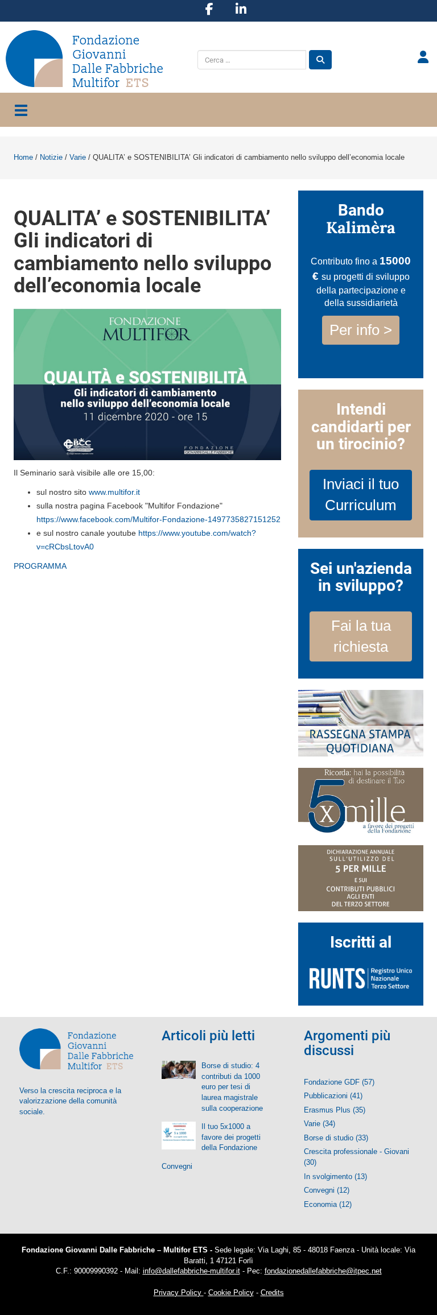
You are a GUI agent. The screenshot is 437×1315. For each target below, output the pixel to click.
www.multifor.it (114, 492)
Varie (77, 157)
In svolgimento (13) (335, 1176)
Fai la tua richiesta (361, 636)
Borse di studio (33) (336, 1138)
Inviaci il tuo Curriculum (361, 494)
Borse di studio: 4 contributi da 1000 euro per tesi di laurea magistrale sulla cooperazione (232, 1086)
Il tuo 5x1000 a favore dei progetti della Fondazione (231, 1137)
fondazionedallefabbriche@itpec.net (323, 1271)
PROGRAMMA (40, 565)
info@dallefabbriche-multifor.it (191, 1271)
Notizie (51, 157)
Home (23, 157)
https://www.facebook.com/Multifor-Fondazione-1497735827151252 (158, 519)
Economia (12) (328, 1204)
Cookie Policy (231, 1292)
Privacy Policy (179, 1292)
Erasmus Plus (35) (334, 1110)
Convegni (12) (326, 1190)
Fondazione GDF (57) (339, 1082)
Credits (272, 1292)
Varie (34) (319, 1123)
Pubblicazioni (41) (333, 1095)
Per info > (360, 329)
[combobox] (251, 59)
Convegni (177, 1166)
